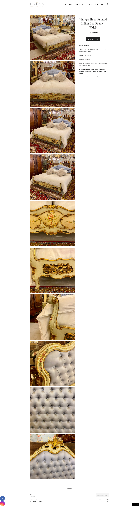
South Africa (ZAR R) (102, 495)
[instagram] (2, 503)
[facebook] (2, 498)
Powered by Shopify (104, 501)
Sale (96, 4)
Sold (103, 4)
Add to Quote (93, 39)
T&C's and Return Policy (36, 501)
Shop (88, 4)
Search (31, 494)
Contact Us (79, 4)
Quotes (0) (135, 504)
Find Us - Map (33, 499)
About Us (68, 4)
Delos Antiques (105, 499)
